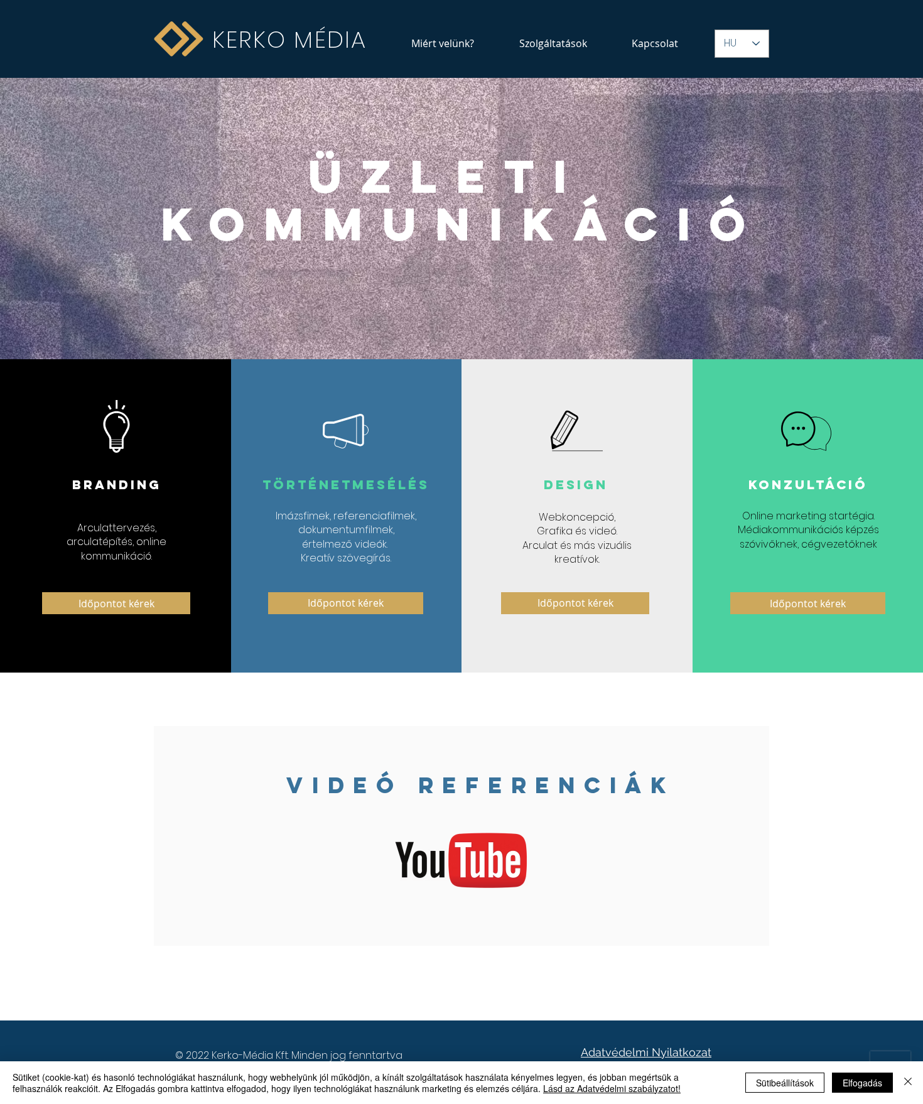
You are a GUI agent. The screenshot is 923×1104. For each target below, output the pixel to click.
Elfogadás (862, 1082)
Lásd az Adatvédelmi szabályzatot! (612, 1088)
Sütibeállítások (785, 1082)
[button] (553, 43)
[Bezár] (907, 1082)
